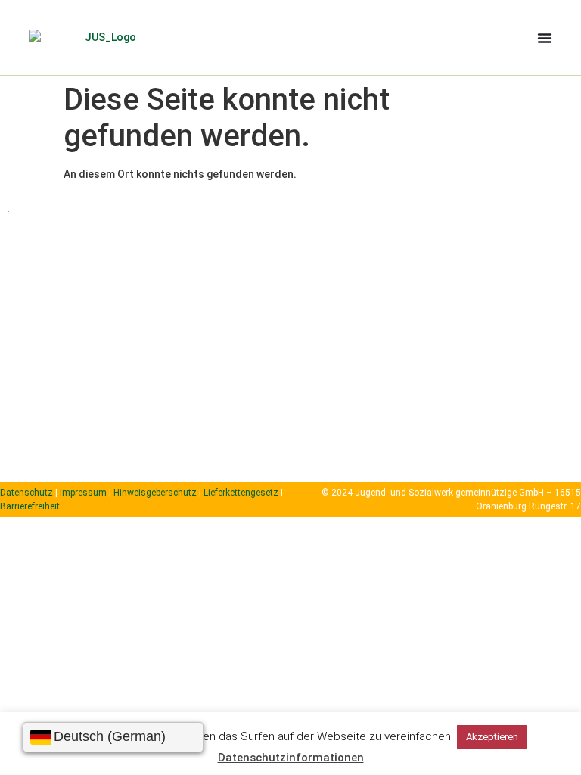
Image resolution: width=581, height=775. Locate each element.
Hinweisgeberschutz (155, 492)
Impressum (83, 492)
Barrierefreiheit (30, 506)
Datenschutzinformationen (291, 757)
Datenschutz (26, 492)
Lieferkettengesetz (242, 492)
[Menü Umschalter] (544, 37)
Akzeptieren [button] (492, 736)
